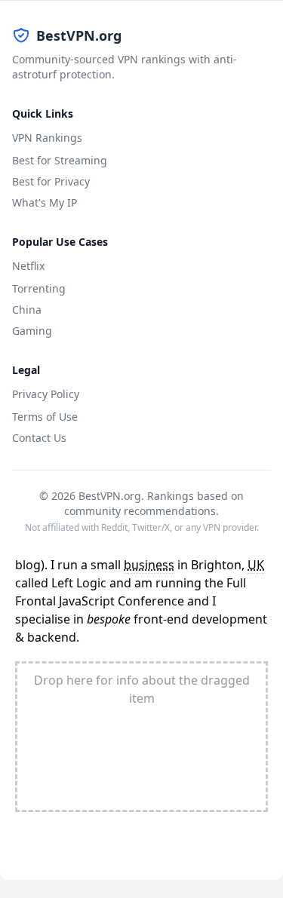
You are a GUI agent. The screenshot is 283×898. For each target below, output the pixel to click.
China (27, 309)
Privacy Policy (45, 394)
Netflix (28, 266)
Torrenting (39, 288)
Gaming (32, 330)
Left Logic (78, 583)
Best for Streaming (59, 160)
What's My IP (44, 202)
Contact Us (39, 438)
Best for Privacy (51, 181)
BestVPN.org (79, 35)
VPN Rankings (47, 137)
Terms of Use (45, 416)
